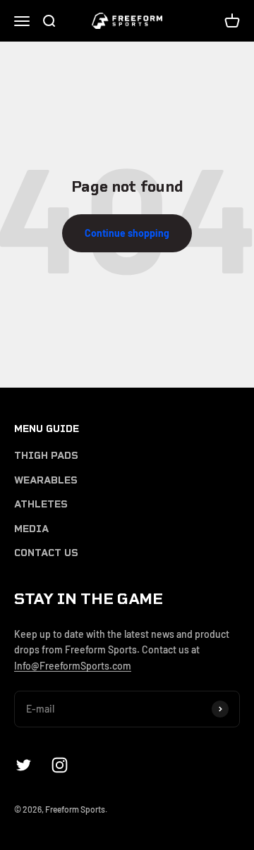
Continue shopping (127, 233)
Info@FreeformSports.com (72, 666)
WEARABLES (46, 480)
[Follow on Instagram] (59, 765)
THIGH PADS (46, 456)
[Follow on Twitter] (23, 765)
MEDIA (31, 529)
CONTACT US (46, 553)
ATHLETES (41, 504)
